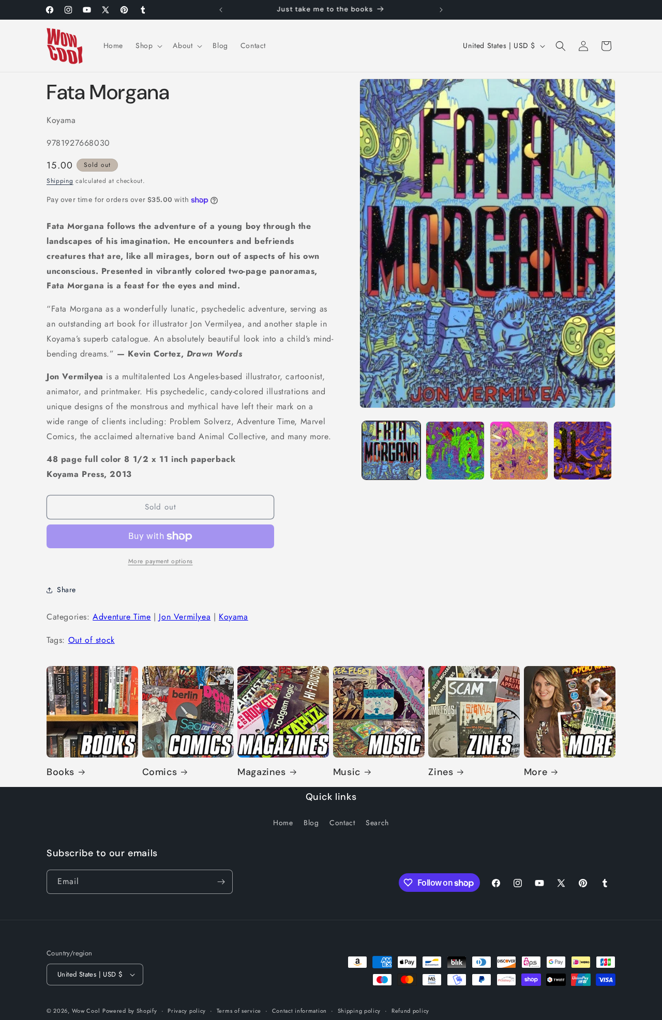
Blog (311, 822)
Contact (342, 822)
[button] (148, 45)
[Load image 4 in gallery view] (582, 450)
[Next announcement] (441, 10)
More (535, 772)
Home (283, 822)
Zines (440, 772)
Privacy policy (187, 1011)
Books (60, 772)
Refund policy (410, 1011)
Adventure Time (122, 617)
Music (346, 772)
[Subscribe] (220, 882)
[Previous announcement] (220, 10)
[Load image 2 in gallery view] (455, 450)
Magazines (261, 772)
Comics (159, 772)
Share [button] (66, 589)
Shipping (60, 181)
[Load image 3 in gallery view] (519, 450)
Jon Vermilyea (184, 617)
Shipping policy (359, 1011)
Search (377, 822)
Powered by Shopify (129, 1011)
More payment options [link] (160, 561)
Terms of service (239, 1011)
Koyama (233, 617)
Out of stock (91, 640)
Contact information (299, 1011)
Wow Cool (86, 1011)
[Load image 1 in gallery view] (391, 450)
